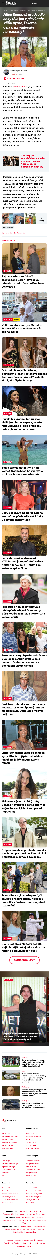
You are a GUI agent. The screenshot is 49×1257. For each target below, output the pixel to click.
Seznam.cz (35, 3)
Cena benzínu (19, 1214)
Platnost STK (30, 1203)
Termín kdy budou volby (10, 1142)
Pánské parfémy (30, 1232)
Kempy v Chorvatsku (9, 1188)
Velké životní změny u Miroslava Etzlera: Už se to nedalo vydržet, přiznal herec (22, 328)
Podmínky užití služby (12, 1243)
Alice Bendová (8, 227)
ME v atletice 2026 (8, 1170)
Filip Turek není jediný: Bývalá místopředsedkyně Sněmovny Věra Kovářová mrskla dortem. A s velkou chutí (24, 612)
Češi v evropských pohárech (35, 1214)
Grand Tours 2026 (32, 1148)
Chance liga (6, 1161)
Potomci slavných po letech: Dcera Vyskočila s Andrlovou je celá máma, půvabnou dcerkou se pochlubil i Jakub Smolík (24, 660)
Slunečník (5, 1220)
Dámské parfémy (10, 1229)
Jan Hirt (28, 1139)
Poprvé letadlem (7, 1191)
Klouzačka (13, 1220)
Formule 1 (5, 1172)
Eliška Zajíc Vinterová (18, 71)
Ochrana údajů (26, 1243)
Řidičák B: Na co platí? (33, 1197)
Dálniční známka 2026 (33, 1191)
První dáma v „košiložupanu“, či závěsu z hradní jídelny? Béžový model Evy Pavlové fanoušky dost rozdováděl (23, 900)
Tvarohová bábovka (33, 1170)
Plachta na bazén (28, 1217)
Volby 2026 (6, 1133)
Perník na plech (31, 1175)
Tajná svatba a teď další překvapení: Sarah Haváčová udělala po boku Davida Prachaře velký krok (23, 281)
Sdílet (18, 79)
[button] (24, 52)
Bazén (18, 1217)
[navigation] (3, 3)
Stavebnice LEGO (40, 1226)
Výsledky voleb (7, 1139)
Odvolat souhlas (39, 1243)
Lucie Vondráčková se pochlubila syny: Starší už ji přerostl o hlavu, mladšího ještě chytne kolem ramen (23, 757)
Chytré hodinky (17, 1232)
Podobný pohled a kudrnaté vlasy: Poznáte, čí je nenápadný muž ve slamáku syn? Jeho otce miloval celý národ (24, 709)
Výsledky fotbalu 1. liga (10, 1164)
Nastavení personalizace (24, 1246)
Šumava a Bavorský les (10, 1194)
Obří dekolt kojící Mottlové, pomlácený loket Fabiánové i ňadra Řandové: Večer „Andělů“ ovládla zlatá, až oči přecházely (24, 375)
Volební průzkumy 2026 (10, 1136)
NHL (3, 1175)
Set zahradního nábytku (27, 1220)
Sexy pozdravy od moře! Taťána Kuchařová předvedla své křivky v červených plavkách (22, 516)
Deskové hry (30, 1229)
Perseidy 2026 (8, 1214)
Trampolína (39, 1217)
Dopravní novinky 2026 (34, 1194)
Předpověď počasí (35, 1211)
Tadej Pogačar (31, 1142)
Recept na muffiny (32, 1164)
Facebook (9, 1240)
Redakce (25, 1240)
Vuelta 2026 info (31, 1133)
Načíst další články (24, 960)
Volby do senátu (7, 1145)
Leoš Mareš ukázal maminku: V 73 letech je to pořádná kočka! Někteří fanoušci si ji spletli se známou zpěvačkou (23, 563)
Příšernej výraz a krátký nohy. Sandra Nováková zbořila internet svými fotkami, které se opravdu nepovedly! (23, 806)
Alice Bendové (20, 86)
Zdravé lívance (31, 1167)
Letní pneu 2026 (31, 1188)
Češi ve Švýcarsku (8, 1197)
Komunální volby (7, 1148)
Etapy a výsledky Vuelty (34, 1136)
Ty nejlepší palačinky (33, 1161)
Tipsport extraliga (8, 1167)
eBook (8, 79)
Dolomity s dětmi (8, 1203)
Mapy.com (23, 1211)
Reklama (18, 1240)
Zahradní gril (41, 1220)
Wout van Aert (31, 1145)
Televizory (40, 1229)
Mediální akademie (36, 1240)
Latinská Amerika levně (10, 1200)
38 (25, 79)
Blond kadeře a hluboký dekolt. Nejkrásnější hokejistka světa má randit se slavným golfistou (23, 947)
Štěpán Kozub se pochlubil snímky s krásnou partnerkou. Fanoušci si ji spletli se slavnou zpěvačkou (24, 853)
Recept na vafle (31, 1172)
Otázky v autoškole (32, 1200)
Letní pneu (21, 1229)
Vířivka (24, 1223)
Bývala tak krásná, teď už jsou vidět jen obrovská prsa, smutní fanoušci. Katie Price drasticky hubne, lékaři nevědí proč (22, 424)
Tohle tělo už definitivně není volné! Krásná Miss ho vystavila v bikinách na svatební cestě (22, 471)
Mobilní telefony (26, 1226)
